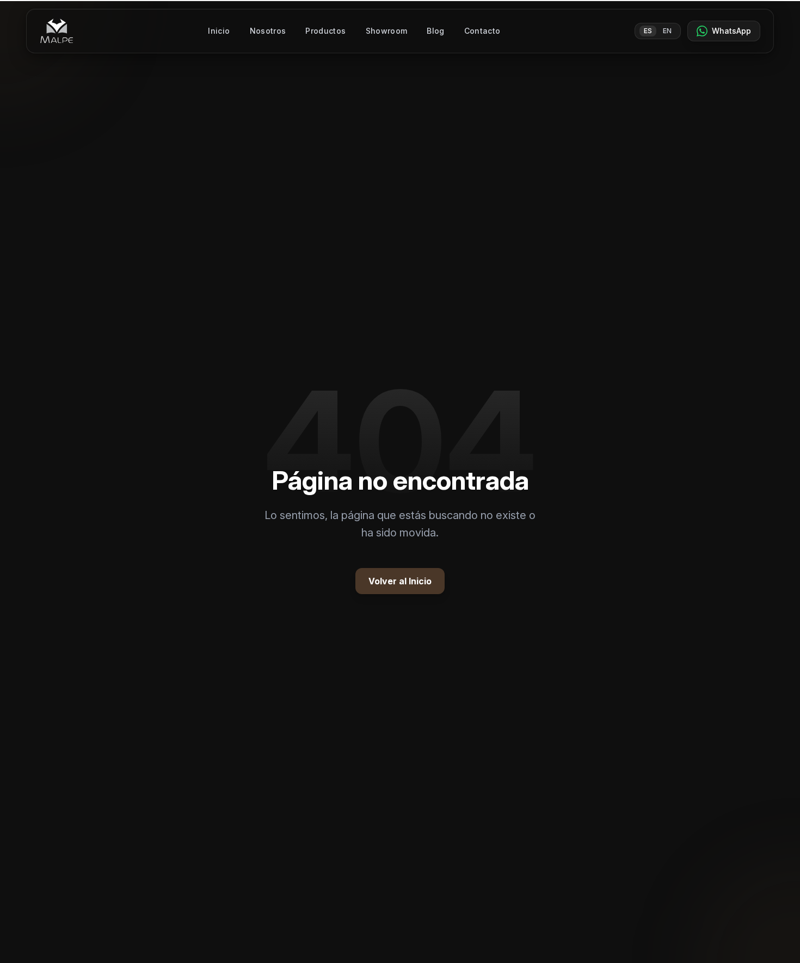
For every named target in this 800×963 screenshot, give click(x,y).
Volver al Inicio (400, 581)
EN (667, 31)
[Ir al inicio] (57, 31)
